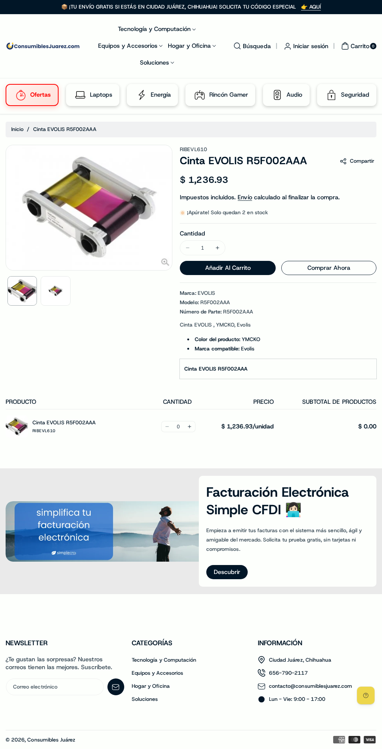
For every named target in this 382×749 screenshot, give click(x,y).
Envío (245, 197)
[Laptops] (80, 95)
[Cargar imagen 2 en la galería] (55, 291)
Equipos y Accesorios (157, 673)
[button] (251, 46)
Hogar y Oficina (151, 686)
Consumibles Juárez (51, 739)
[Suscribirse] (115, 686)
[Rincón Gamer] (199, 95)
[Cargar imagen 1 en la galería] (22, 291)
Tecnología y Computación (164, 659)
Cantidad (192, 233)
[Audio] (277, 95)
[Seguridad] (331, 95)
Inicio (17, 129)
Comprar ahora (328, 268)
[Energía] (141, 95)
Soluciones (145, 699)
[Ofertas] (20, 95)
